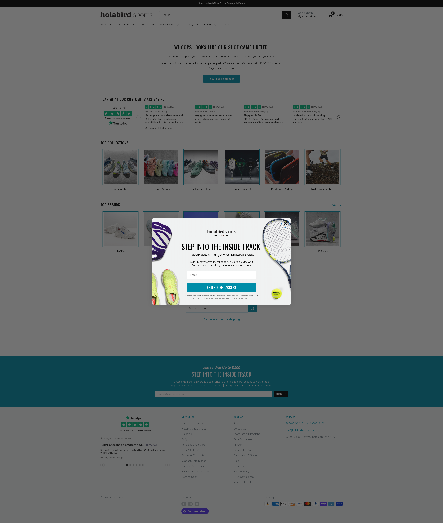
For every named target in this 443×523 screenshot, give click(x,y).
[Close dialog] (285, 223)
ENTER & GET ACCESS (221, 287)
